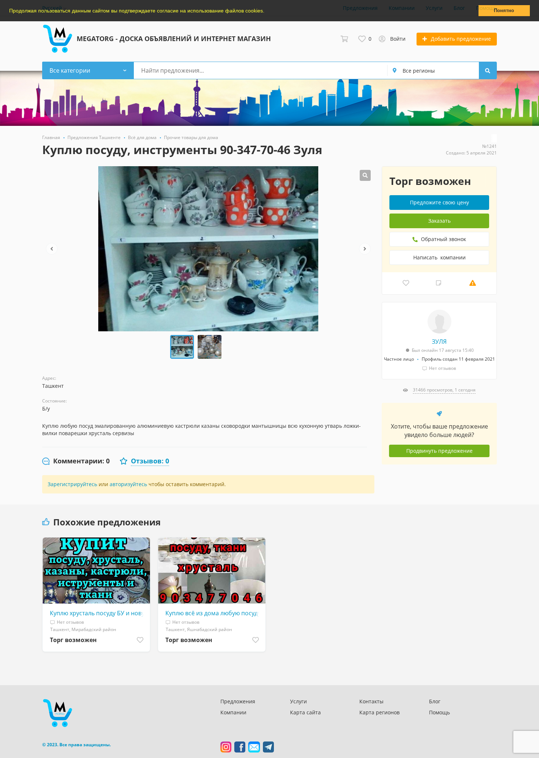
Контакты (371, 701)
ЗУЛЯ (439, 342)
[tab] (76, 461)
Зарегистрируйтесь (72, 484)
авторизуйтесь (128, 484)
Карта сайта (305, 712)
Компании (233, 712)
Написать (439, 257)
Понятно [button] (504, 10)
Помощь (439, 712)
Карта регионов (379, 712)
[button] (267, 11)
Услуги (298, 701)
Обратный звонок (442, 239)
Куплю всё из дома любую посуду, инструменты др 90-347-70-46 (213, 613)
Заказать (439, 220)
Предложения (237, 701)
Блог (434, 701)
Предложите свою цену (439, 202)
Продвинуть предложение (439, 450)
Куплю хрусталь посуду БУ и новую (98, 613)
